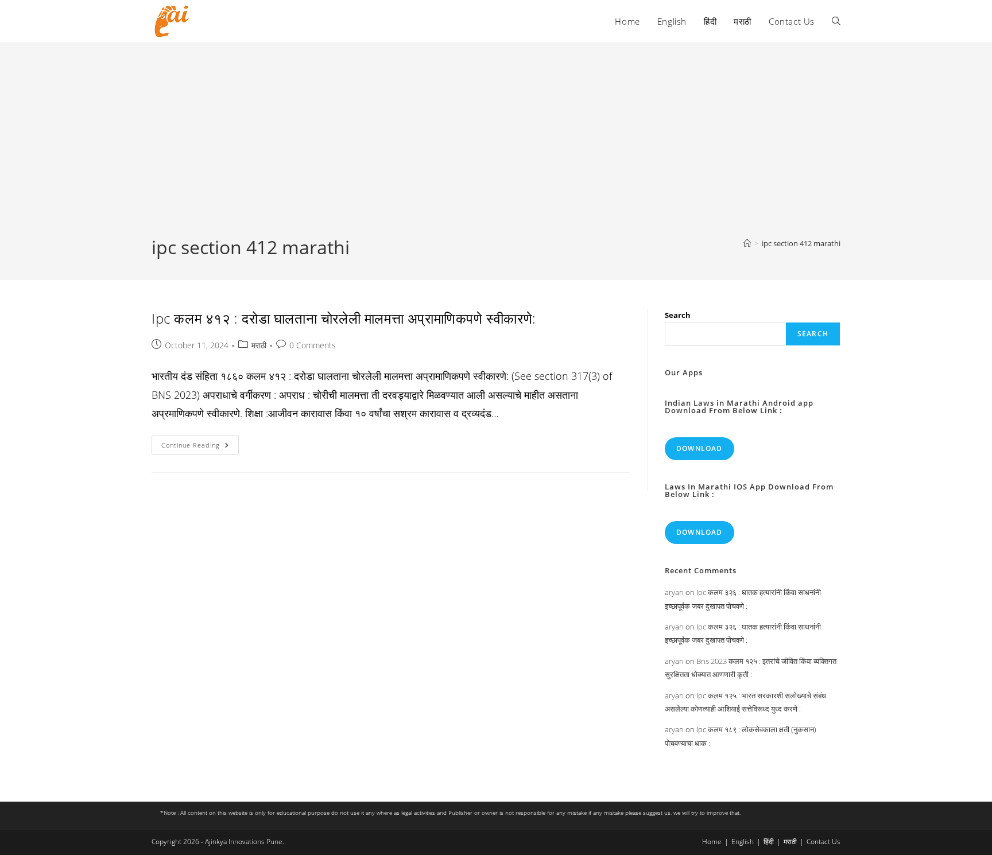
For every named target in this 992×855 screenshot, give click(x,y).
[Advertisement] (496, 148)
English (742, 841)
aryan (674, 592)
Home (712, 841)
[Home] (747, 243)
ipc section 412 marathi (801, 243)
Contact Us (823, 841)
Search (678, 315)
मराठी (258, 345)
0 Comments (312, 345)
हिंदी (769, 841)
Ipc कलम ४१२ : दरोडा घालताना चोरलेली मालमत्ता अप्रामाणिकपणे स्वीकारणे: (344, 318)
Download (699, 448)
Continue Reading (200, 447)
